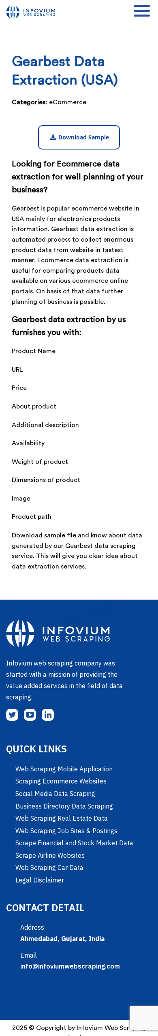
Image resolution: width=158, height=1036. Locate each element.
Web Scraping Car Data (49, 867)
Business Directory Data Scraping (64, 806)
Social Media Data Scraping (55, 794)
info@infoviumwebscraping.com (70, 966)
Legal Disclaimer (39, 880)
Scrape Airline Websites (50, 855)
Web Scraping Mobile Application (64, 769)
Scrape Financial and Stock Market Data (74, 843)
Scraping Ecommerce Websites (61, 781)
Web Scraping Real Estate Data (61, 818)
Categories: (29, 102)
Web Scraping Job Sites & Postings (66, 831)
